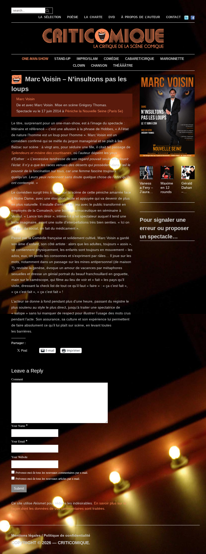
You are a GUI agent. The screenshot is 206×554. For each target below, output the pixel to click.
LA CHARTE (93, 17)
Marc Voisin (25, 99)
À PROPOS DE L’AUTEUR (140, 17)
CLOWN (79, 65)
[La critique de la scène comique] (103, 37)
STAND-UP (62, 59)
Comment (17, 379)
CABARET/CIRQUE (139, 59)
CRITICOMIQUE (73, 542)
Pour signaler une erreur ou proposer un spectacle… (164, 228)
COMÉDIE (111, 59)
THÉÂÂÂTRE (123, 65)
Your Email (18, 441)
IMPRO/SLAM (87, 59)
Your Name (18, 426)
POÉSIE (72, 17)
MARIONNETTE (172, 59)
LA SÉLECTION (49, 17)
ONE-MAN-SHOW (35, 59)
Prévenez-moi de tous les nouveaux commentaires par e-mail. (52, 472)
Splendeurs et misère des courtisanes (41, 153)
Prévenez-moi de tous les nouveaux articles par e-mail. (48, 478)
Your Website (19, 457)
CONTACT (173, 17)
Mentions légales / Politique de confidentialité (50, 535)
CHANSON (99, 65)
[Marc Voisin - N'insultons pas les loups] (167, 117)
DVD (112, 17)
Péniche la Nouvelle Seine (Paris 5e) (94, 111)
